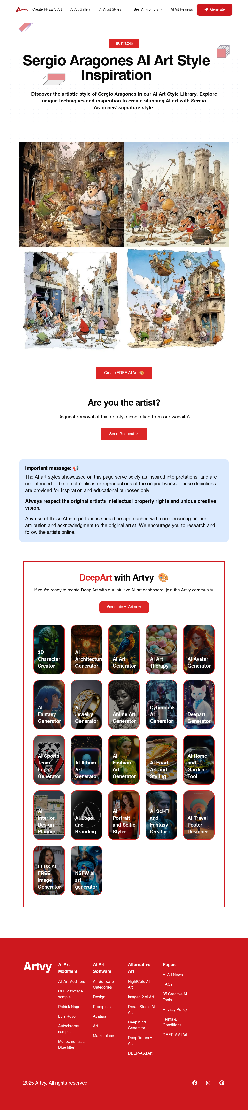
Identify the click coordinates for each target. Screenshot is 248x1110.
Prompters (102, 1007)
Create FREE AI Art (47, 9)
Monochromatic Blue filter (71, 1045)
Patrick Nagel (69, 1007)
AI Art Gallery (80, 9)
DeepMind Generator (137, 1025)
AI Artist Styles (110, 9)
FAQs (167, 985)
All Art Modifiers (71, 982)
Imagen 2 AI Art (141, 997)
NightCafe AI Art (139, 985)
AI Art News (173, 975)
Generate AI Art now (124, 607)
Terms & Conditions (172, 1022)
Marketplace (103, 1036)
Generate (217, 9)
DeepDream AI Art (140, 1041)
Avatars (99, 1017)
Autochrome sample (68, 1029)
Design (99, 997)
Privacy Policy (175, 1010)
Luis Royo (67, 1017)
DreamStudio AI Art (141, 1010)
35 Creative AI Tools (175, 997)
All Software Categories (103, 985)
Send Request (124, 434)
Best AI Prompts (146, 9)
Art (95, 1026)
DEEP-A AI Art (140, 1053)
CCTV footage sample (70, 994)
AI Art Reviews (182, 9)
